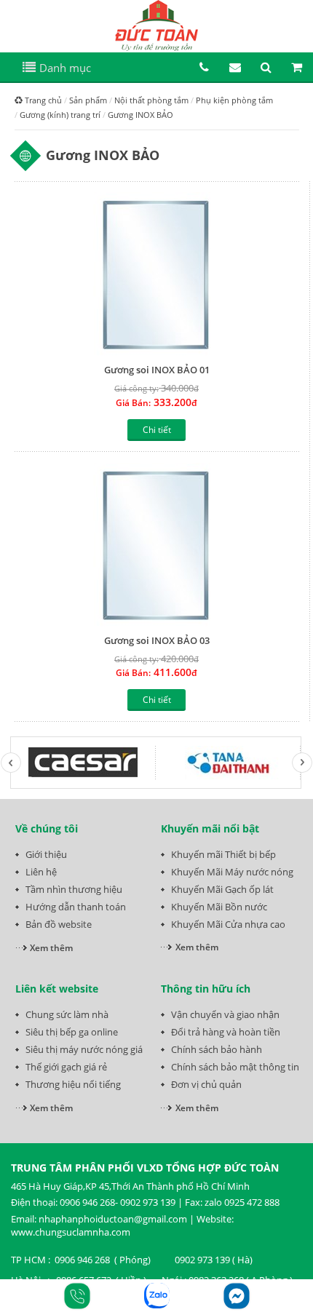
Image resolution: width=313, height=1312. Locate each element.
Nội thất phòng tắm (151, 100)
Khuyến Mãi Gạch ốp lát (222, 889)
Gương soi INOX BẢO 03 (157, 640)
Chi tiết (157, 430)
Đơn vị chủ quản (206, 1084)
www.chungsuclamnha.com (70, 1232)
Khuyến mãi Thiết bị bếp (223, 854)
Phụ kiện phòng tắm (234, 100)
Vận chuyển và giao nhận (225, 1014)
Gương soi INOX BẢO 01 (157, 369)
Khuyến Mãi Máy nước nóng (232, 871)
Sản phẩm (88, 100)
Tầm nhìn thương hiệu (73, 889)
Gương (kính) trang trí (60, 114)
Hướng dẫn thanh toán (75, 906)
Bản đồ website (58, 924)
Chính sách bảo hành (216, 1049)
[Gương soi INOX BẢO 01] (157, 274)
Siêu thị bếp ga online (71, 1031)
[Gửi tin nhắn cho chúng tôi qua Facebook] (237, 1296)
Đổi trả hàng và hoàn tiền (225, 1031)
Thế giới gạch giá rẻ (66, 1066)
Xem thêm (51, 948)
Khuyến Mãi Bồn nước (219, 906)
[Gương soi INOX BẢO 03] (157, 545)
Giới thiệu (46, 854)
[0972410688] (157, 1295)
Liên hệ (41, 871)
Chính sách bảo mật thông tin (235, 1066)
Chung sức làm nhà (66, 1014)
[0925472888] (77, 1296)
